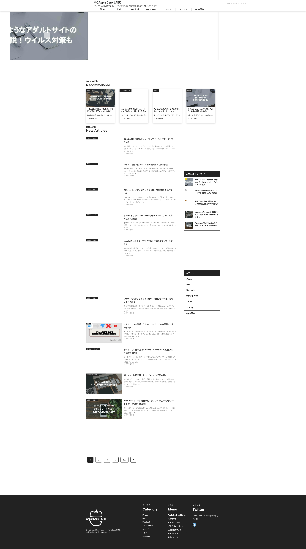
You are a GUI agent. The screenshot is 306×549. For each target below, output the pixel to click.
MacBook (135, 9)
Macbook (190, 290)
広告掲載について (174, 530)
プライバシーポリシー (176, 526)
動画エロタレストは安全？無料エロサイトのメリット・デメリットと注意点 (206, 182)
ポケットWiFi (151, 9)
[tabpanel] (104, 36)
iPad (119, 9)
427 (124, 459)
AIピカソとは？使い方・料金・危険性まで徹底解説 (146, 164)
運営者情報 (172, 519)
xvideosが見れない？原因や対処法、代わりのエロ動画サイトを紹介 (206, 214)
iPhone (103, 9)
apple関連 (199, 9)
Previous (47, 35)
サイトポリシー (174, 522)
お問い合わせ (173, 537)
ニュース (167, 9)
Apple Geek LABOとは (177, 515)
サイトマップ (173, 533)
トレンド (183, 9)
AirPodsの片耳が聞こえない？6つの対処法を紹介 (145, 375)
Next (258, 35)
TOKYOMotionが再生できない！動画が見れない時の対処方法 (206, 203)
